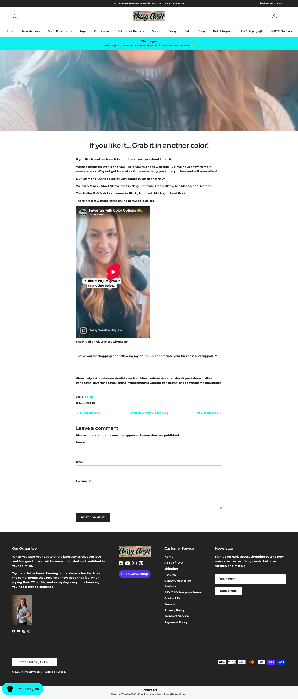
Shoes (156, 31)
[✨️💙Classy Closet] (149, 16)
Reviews (170, 586)
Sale (187, 31)
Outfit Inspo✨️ (223, 31)
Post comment (93, 517)
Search (169, 604)
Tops (83, 31)
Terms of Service (176, 616)
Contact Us (172, 598)
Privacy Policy (174, 610)
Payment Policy (176, 622)
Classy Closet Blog (177, 580)
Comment (83, 481)
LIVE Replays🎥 (252, 31)
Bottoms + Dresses (130, 31)
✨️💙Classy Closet (31, 671)
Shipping (171, 568)
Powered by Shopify (54, 671)
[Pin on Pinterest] (91, 397)
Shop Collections (60, 31)
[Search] (14, 16)
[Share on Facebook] (86, 397)
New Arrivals (31, 31)
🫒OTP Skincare (282, 31)
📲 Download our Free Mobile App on (137, 3)
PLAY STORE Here (172, 3)
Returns (170, 574)
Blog (201, 31)
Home (9, 31)
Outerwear (101, 31)
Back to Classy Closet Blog (149, 413)
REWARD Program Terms (183, 592)
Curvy (172, 31)
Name (80, 442)
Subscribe (228, 590)
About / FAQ (173, 563)
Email (80, 461)
